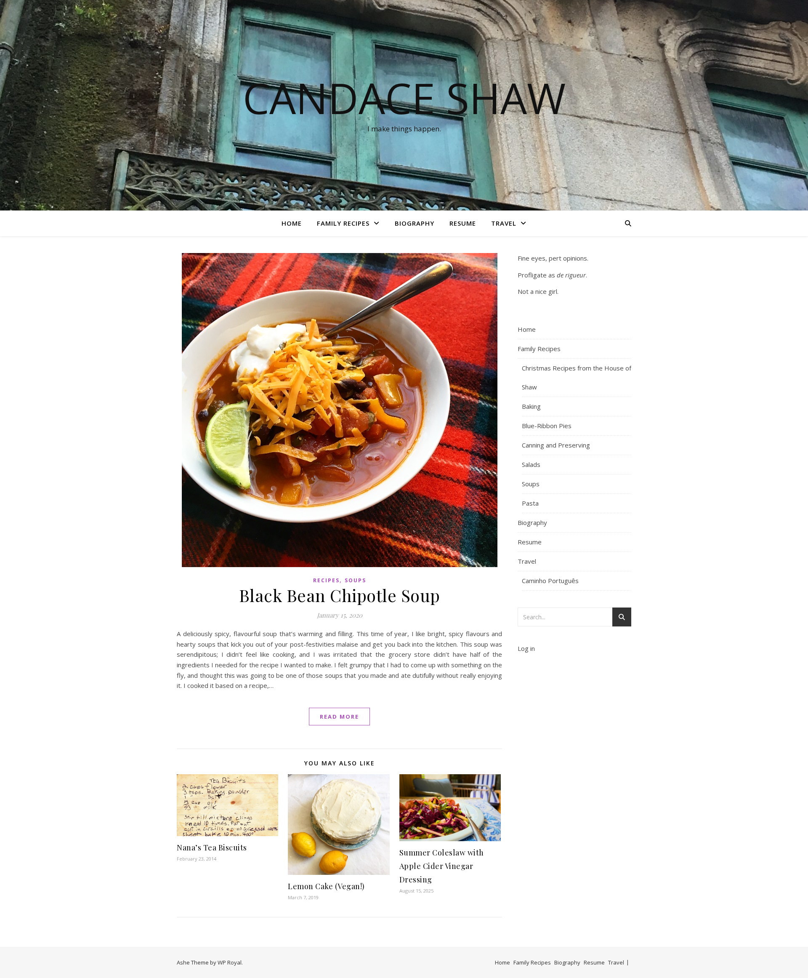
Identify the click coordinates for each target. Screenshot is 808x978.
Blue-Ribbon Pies (546, 425)
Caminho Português (550, 580)
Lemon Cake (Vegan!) (326, 886)
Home (292, 223)
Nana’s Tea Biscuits (212, 847)
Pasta (530, 503)
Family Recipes (343, 223)
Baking (531, 406)
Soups (355, 580)
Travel (503, 223)
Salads (531, 464)
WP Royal (230, 962)
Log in (526, 648)
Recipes (326, 580)
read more (339, 716)
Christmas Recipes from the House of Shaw (576, 377)
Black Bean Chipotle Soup (339, 595)
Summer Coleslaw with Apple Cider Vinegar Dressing (441, 866)
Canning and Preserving (556, 445)
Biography (414, 223)
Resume (462, 223)
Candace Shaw (404, 98)
